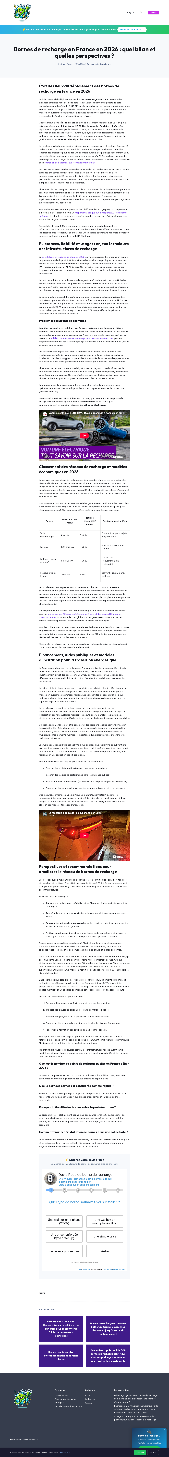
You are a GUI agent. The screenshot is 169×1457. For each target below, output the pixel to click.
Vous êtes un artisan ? (119, 1269)
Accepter (140, 1453)
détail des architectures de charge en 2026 (64, 257)
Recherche (89, 1399)
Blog (129, 12)
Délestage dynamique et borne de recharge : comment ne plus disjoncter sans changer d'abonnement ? (136, 1398)
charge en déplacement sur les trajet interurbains (69, 162)
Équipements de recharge (99, 64)
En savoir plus (64, 1453)
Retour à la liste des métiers (85, 1262)
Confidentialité (86, 1269)
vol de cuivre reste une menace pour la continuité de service (82, 338)
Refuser (153, 1453)
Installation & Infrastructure (68, 1406)
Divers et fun (61, 1395)
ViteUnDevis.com (107, 1269)
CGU (79, 1269)
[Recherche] (141, 12)
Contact (153, 12)
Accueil (87, 1395)
